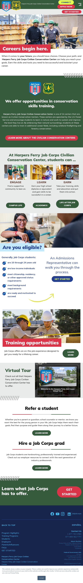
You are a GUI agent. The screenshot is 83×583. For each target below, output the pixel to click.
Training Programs (10, 536)
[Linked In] (69, 514)
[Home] (6, 6)
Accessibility (77, 546)
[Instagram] (62, 514)
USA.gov (78, 554)
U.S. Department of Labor (74, 556)
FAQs (4, 547)
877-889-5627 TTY (73, 537)
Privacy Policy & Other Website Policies (70, 543)
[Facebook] (52, 514)
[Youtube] (57, 514)
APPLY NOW (66, 6)
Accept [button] (41, 578)
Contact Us (76, 531)
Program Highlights (10, 533)
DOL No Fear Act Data (74, 557)
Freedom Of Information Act (73, 545)
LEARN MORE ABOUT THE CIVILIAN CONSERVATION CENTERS (41, 137)
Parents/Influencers (10, 544)
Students (6, 539)
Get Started (72, 11)
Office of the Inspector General (72, 559)
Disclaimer (78, 548)
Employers (6, 541)
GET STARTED (8, 550)
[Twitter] (66, 514)
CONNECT (66, 2)
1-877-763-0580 (74, 534)
